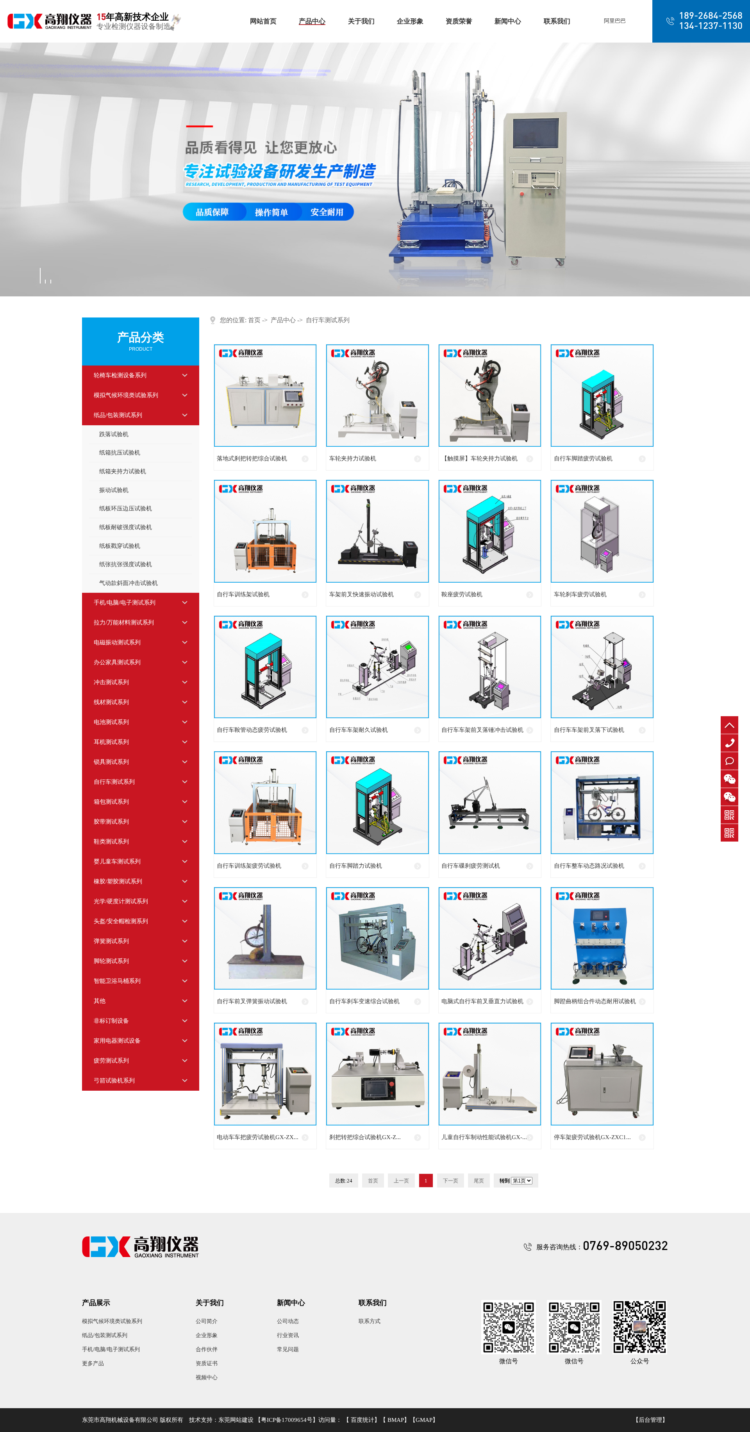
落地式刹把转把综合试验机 (252, 458)
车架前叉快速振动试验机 (361, 594)
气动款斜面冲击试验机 (128, 583)
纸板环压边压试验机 (125, 508)
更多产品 (93, 1363)
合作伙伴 (207, 1349)
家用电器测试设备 (117, 1041)
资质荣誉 (459, 21)
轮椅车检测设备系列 (120, 375)
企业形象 (410, 21)
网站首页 (263, 21)
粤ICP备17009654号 (286, 1420)
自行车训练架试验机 (243, 594)
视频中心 (207, 1377)
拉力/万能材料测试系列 (124, 622)
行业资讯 (288, 1335)
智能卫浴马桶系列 (117, 981)
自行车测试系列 (114, 782)
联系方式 (369, 1321)
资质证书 (207, 1363)
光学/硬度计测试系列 (121, 901)
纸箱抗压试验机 (119, 452)
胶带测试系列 (111, 822)
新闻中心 (508, 21)
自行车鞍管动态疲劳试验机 (252, 730)
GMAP (424, 1420)
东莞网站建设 (236, 1420)
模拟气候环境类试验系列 (126, 395)
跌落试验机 (114, 434)
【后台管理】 (650, 1420)
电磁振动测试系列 (117, 642)
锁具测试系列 (111, 762)
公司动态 (288, 1321)
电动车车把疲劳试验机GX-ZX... (257, 1137)
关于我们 (361, 21)
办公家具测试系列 (117, 662)
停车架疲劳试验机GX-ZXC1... (592, 1137)
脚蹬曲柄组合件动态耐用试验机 (595, 1001)
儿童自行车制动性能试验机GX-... (484, 1137)
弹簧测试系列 (111, 941)
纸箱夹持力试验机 (122, 471)
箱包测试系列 (111, 802)
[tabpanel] (375, 169)
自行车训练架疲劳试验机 (249, 866)
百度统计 (362, 1420)
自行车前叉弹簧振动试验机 (252, 1001)
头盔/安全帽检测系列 (121, 921)
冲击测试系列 (111, 682)
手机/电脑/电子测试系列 (124, 602)
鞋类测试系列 (111, 841)
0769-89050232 (731, 751)
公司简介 (207, 1321)
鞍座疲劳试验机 (461, 594)
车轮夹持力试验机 (352, 458)
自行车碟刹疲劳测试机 (470, 866)
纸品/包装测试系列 (118, 415)
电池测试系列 (111, 722)
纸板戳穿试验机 (119, 546)
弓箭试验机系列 (114, 1080)
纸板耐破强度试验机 (125, 527)
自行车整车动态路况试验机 (589, 866)
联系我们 (557, 21)
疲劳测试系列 (111, 1061)
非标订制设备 (111, 1021)
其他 (99, 1001)
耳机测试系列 (111, 742)
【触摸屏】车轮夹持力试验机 (479, 458)
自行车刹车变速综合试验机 (364, 1001)
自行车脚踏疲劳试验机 (583, 458)
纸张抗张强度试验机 (125, 564)
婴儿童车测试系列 (117, 861)
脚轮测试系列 (111, 961)
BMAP (396, 1420)
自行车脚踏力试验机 (355, 866)
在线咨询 (730, 769)
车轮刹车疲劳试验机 (580, 594)
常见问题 (288, 1349)
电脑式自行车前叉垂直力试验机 (482, 1001)
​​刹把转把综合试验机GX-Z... (365, 1137)
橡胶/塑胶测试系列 (118, 881)
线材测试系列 (111, 702)
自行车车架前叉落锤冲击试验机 (482, 730)
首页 (254, 320)
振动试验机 (114, 490)
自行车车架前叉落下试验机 (589, 730)
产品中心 (312, 21)
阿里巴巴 (615, 21)
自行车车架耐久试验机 (358, 730)
